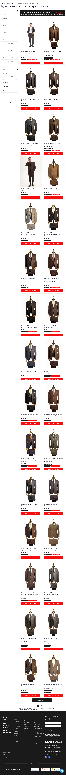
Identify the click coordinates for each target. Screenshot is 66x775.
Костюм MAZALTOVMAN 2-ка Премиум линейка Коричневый (53, 685)
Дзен (34, 763)
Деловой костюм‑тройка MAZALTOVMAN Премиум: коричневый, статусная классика (53, 99)
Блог (35, 722)
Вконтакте (31, 763)
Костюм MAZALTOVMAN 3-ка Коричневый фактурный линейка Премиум (52, 234)
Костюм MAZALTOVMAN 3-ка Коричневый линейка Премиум (28, 685)
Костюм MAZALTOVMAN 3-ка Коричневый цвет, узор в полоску (29, 326)
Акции (35, 720)
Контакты (6, 725)
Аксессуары (26, 722)
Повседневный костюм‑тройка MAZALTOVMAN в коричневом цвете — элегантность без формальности (51, 281)
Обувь (25, 724)
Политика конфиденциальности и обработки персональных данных (39, 735)
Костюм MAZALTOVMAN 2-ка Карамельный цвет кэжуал (50, 549)
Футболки (26, 728)
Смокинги (16, 733)
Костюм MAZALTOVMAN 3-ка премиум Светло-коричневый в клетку (53, 593)
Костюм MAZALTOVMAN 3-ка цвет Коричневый (52, 370)
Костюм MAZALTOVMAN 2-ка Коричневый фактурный (50, 505)
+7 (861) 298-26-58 (52, 745)
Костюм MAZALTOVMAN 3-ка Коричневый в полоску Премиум (29, 233)
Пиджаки (26, 717)
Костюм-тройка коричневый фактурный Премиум (28, 279)
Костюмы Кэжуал (17, 739)
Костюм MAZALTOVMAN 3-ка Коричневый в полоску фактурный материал (29, 460)
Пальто (25, 733)
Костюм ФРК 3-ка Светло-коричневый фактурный (53, 52)
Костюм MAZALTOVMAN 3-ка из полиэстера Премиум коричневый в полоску (52, 640)
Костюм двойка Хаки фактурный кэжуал (53, 458)
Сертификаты (27, 730)
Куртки (25, 735)
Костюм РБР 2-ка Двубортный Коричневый (28, 52)
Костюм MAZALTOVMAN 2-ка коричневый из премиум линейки (29, 189)
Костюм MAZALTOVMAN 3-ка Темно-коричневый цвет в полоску (29, 415)
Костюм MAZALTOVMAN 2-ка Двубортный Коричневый (50, 189)
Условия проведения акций (6, 729)
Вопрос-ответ (37, 724)
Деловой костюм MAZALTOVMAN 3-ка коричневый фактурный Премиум (30, 549)
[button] (9, 82)
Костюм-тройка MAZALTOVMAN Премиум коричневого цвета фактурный (28, 640)
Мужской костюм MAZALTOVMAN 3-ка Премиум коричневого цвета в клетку (30, 505)
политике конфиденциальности (51, 736)
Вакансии (36, 747)
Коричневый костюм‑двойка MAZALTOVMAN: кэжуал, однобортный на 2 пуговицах (30, 594)
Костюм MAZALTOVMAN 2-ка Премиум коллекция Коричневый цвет (53, 415)
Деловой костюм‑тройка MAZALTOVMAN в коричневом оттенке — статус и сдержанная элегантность (30, 371)
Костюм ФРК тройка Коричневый (52, 143)
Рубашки (26, 720)
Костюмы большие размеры (16, 730)
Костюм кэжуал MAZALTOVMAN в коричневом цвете (52, 326)
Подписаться (49, 730)
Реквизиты (36, 726)
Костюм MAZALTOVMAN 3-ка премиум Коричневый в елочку (30, 144)
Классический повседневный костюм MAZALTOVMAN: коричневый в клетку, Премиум (30, 99)
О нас (35, 717)
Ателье (5, 719)
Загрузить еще (42, 700)
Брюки (25, 726)
